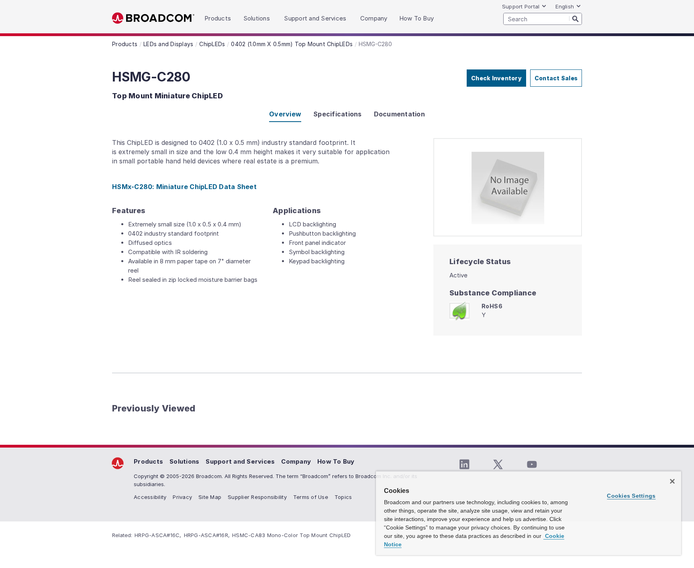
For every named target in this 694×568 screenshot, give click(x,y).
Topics (343, 497)
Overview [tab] (285, 114)
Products (148, 461)
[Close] (672, 481)
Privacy (182, 497)
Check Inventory (496, 78)
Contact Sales (556, 78)
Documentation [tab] (399, 114)
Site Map (209, 497)
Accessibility (150, 497)
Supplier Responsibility (257, 497)
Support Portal (521, 6)
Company (296, 461)
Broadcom (153, 18)
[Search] (575, 18)
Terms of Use (310, 497)
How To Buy (336, 461)
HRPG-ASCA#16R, (207, 535)
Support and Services (240, 461)
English (564, 6)
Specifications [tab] (337, 114)
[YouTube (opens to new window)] (532, 464)
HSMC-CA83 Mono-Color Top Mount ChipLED (291, 535)
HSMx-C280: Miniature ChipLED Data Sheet (184, 187)
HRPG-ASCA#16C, (158, 535)
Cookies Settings (631, 496)
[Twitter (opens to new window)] (498, 464)
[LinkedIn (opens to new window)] (464, 464)
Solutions (184, 461)
